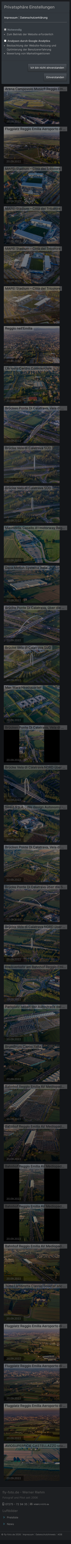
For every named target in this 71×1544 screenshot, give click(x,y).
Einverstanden (55, 77)
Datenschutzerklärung (34, 17)
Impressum (11, 17)
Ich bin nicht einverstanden (47, 67)
